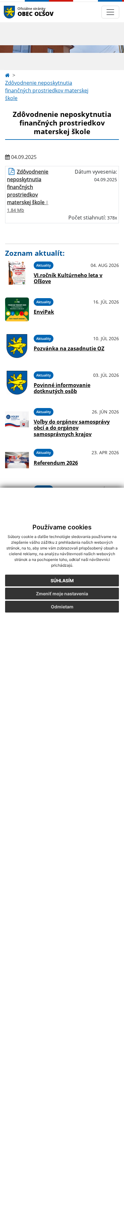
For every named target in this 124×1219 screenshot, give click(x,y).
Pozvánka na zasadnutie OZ (69, 348)
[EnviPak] (17, 309)
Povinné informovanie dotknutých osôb (62, 388)
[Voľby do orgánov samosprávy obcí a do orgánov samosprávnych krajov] (17, 421)
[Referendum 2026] (17, 460)
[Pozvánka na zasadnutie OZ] (17, 346)
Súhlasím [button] (62, 580)
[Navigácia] (110, 12)
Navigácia (19, 12)
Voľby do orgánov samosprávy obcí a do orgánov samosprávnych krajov (72, 427)
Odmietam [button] (62, 606)
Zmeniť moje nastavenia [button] (62, 593)
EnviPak (44, 311)
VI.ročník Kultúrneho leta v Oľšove (68, 278)
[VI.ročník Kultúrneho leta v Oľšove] (17, 273)
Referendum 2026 (56, 462)
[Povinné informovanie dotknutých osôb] (17, 383)
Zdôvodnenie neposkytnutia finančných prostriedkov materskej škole (46, 90)
